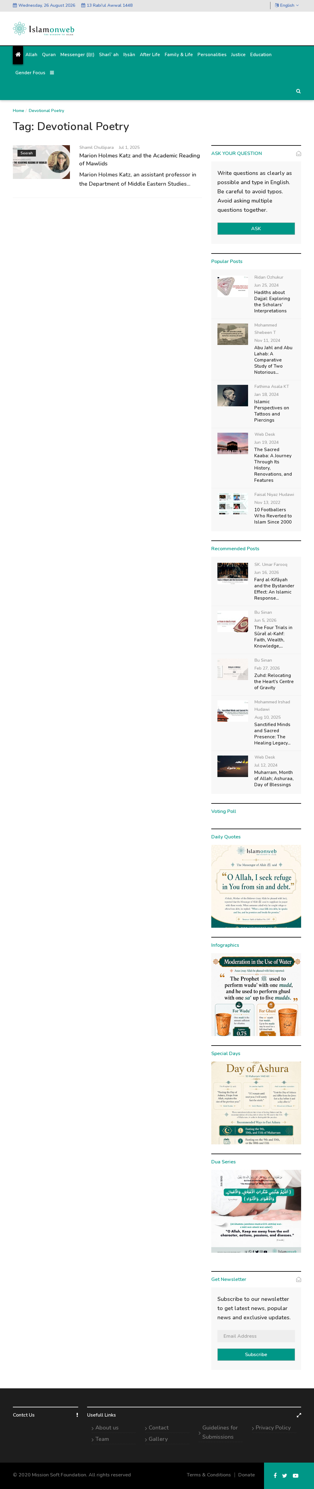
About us (107, 1427)
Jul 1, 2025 (129, 147)
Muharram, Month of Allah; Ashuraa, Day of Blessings (273, 778)
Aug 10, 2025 (268, 717)
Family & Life (179, 55)
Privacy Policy (273, 1427)
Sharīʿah (109, 55)
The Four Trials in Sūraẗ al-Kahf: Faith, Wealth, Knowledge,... (273, 637)
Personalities (212, 55)
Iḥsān (129, 55)
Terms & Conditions (209, 1474)
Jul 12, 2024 (266, 765)
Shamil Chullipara (96, 147)
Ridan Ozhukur (269, 277)
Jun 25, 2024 (267, 285)
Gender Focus (30, 73)
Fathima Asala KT (272, 386)
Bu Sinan (263, 612)
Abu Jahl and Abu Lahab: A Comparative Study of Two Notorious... (273, 360)
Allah (31, 55)
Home (18, 111)
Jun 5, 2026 (265, 620)
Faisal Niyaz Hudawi (274, 494)
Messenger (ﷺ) (77, 55)
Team (102, 1439)
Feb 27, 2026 (267, 668)
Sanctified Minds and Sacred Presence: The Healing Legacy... (272, 733)
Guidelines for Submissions (220, 1432)
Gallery (158, 1439)
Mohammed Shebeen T (266, 328)
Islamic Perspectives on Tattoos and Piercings (271, 411)
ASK (256, 228)
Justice (238, 55)
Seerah (27, 153)
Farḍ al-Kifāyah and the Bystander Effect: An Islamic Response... (274, 589)
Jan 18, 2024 (267, 394)
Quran (49, 55)
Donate (246, 1474)
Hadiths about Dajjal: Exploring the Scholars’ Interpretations (272, 301)
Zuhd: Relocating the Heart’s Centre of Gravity (274, 681)
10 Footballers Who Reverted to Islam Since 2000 (273, 516)
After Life (150, 55)
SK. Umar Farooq (271, 564)
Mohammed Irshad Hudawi (272, 705)
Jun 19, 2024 (267, 442)
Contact (159, 1427)
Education (261, 55)
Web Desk (265, 434)
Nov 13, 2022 (267, 502)
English (287, 5)
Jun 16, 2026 (267, 572)
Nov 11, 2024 (267, 340)
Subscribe (256, 1354)
